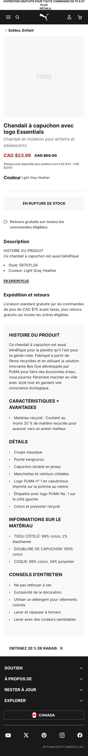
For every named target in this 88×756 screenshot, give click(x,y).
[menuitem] (8, 735)
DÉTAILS (45, 8)
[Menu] (8, 17)
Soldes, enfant (21, 30)
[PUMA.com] (44, 17)
